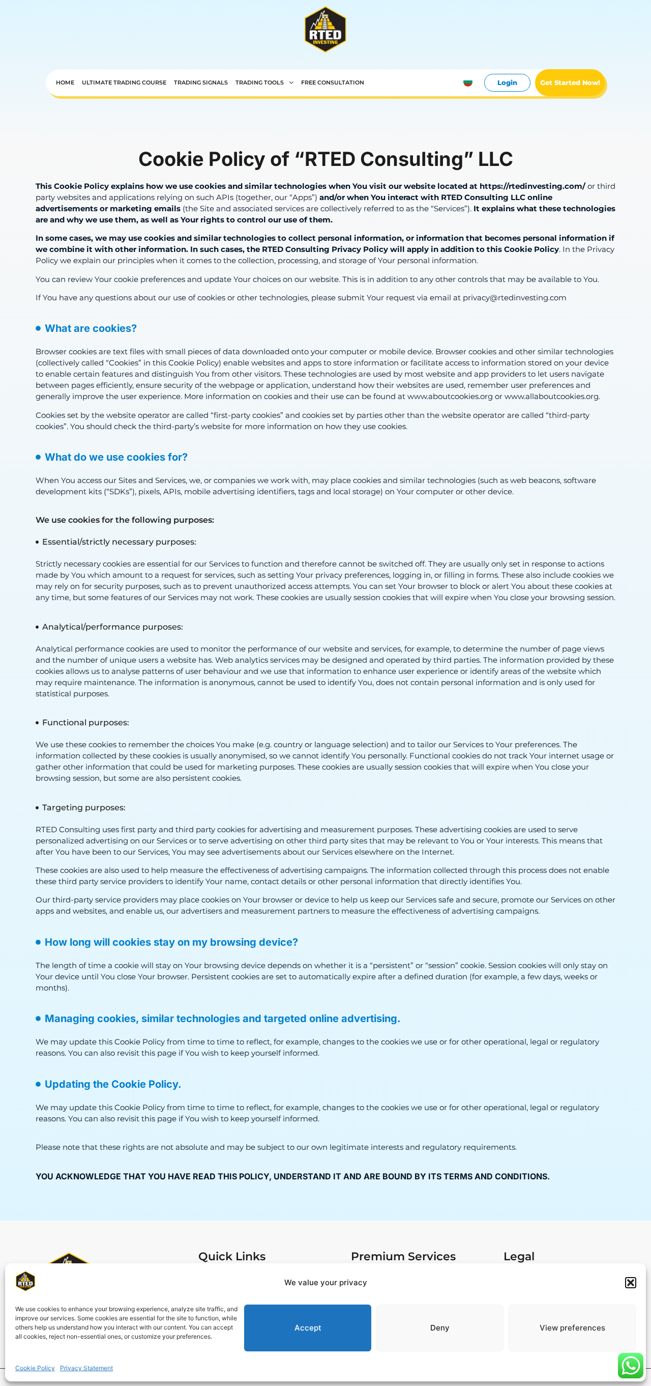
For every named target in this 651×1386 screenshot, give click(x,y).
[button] (631, 1283)
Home (65, 83)
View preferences (572, 1327)
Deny (440, 1327)
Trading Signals (201, 83)
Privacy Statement (86, 1368)
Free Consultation (332, 83)
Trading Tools (259, 83)
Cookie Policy (35, 1368)
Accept (307, 1327)
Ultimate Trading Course (124, 83)
